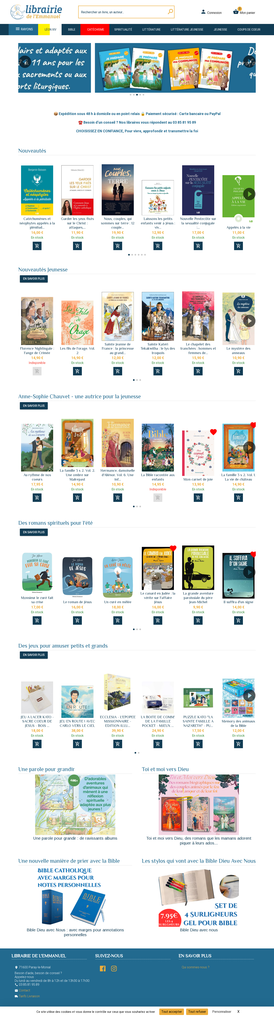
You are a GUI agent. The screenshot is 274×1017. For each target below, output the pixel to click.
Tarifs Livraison (27, 996)
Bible (71, 29)
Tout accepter (171, 1012)
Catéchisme (95, 29)
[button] (23, 73)
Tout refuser (197, 1012)
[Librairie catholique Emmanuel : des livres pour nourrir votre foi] (37, 21)
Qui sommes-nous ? (195, 967)
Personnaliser (221, 1012)
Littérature (151, 29)
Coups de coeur (248, 29)
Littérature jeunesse (187, 29)
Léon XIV (50, 29)
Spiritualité (123, 29)
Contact (22, 990)
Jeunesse (220, 29)
